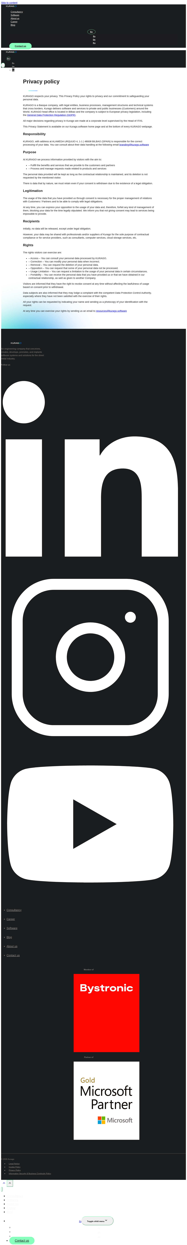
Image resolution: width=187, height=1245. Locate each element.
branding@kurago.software (134, 144)
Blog (13, 25)
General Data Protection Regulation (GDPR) (51, 115)
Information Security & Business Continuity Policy (30, 1173)
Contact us (20, 46)
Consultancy (17, 12)
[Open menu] (3, 65)
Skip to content (9, 2)
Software (15, 15)
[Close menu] (2, 1189)
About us (15, 18)
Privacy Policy (15, 1170)
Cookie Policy (14, 1167)
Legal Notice (14, 1164)
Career (14, 22)
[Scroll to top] (4, 1183)
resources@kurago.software (111, 311)
